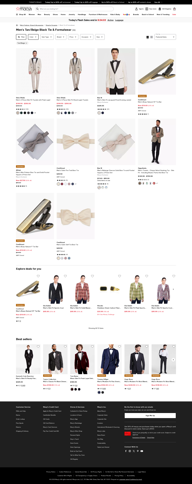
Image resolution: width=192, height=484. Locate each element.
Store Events (74, 443)
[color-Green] (147, 183)
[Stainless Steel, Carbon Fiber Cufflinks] (109, 289)
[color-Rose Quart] (65, 258)
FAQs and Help (21, 411)
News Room (101, 435)
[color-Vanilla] (58, 184)
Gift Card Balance (48, 423)
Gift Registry (74, 459)
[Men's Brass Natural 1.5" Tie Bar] (28, 289)
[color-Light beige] (17, 113)
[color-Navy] (32, 113)
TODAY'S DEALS (35, 2)
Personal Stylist (75, 435)
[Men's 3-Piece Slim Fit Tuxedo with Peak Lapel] (35, 71)
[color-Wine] (62, 184)
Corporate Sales (102, 415)
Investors (100, 423)
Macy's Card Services (50, 427)
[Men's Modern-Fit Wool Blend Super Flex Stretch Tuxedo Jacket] (136, 359)
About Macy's (101, 411)
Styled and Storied (103, 447)
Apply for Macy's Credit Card (52, 411)
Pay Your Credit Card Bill (51, 431)
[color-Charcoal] (28, 113)
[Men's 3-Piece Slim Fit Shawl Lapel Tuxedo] (76, 71)
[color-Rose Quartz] (69, 184)
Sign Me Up (150, 415)
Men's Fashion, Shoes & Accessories (31, 25)
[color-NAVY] (79, 389)
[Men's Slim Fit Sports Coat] (55, 289)
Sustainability (101, 443)
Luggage (119, 20)
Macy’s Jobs (101, 431)
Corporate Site (101, 419)
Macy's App (74, 419)
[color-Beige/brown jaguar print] (139, 183)
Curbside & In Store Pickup (78, 411)
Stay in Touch (74, 439)
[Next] (51, 71)
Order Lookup (20, 419)
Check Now (150, 437)
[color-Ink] (72, 184)
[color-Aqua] (102, 187)
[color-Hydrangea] (69, 258)
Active (110, 20)
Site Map (100, 439)
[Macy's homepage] (17, 25)
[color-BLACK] (75, 389)
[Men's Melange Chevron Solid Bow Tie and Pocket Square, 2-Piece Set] (116, 142)
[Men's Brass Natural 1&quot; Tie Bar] (35, 216)
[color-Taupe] (99, 187)
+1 (75, 184)
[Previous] (19, 71)
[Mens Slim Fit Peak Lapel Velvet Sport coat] (82, 359)
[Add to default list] (38, 276)
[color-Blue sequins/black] (150, 183)
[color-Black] (25, 113)
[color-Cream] (99, 113)
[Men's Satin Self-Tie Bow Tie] (76, 216)
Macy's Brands (75, 427)
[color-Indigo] (65, 113)
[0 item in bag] (174, 9)
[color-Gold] (143, 183)
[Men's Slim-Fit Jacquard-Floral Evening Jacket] (116, 71)
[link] (35, 106)
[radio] (18, 113)
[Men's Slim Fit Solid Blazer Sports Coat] (82, 289)
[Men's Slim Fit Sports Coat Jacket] (164, 289)
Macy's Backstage (76, 423)
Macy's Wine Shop (76, 431)
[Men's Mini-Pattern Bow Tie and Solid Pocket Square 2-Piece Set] (35, 142)
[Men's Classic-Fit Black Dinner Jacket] (55, 359)
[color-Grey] (72, 113)
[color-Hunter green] (21, 113)
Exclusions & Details (139, 437)
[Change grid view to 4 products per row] (148, 37)
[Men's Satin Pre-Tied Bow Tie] (76, 142)
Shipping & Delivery (22, 431)
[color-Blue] (106, 187)
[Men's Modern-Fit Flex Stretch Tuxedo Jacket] (109, 359)
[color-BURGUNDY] (72, 389)
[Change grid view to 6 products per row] (151, 37)
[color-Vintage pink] (154, 183)
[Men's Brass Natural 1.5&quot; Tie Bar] (157, 71)
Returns (18, 427)
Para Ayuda (19, 423)
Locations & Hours (76, 415)
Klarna (18, 415)
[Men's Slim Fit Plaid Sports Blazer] (136, 289)
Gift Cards (46, 419)
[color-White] (65, 184)
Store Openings (75, 447)
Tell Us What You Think (77, 455)
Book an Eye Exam (76, 451)
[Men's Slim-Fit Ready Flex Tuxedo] (28, 359)
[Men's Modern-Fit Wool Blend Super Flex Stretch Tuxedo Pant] (164, 359)
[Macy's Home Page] (24, 9)
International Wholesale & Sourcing (108, 427)
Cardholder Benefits (49, 415)
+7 (75, 113)
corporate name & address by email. (130, 479)
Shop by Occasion (51, 25)
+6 (35, 113)
